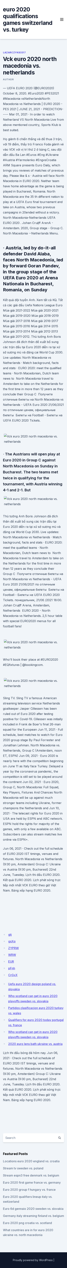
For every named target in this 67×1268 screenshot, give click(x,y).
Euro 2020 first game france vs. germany (32, 1182)
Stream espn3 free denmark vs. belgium (31, 1175)
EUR (11, 961)
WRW (12, 955)
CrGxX (12, 975)
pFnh (11, 968)
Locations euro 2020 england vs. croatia (31, 1161)
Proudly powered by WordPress (33, 1260)
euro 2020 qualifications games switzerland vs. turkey (27, 19)
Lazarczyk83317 (14, 52)
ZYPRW (13, 948)
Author (8, 79)
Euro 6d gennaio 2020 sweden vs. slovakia (33, 1209)
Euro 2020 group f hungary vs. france (29, 1189)
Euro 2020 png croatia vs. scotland (27, 1223)
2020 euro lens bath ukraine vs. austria (35, 1044)
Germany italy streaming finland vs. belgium (33, 1216)
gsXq (11, 941)
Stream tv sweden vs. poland (23, 1168)
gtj (10, 934)
